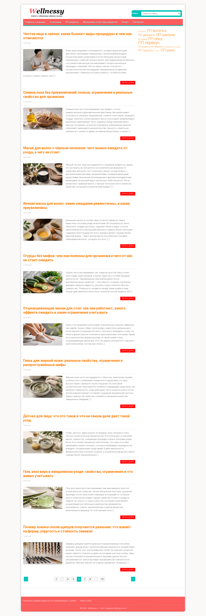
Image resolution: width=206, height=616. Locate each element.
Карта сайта (86, 600)
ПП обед (155, 38)
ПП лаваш (142, 39)
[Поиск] (179, 13)
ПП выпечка (156, 30)
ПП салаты (145, 50)
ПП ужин (168, 50)
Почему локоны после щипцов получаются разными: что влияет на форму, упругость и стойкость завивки (77, 529)
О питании (55, 22)
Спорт (125, 22)
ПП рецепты (72, 22)
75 (102, 579)
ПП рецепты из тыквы (172, 47)
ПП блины (142, 31)
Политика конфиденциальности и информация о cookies (49, 600)
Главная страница (35, 22)
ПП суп (156, 51)
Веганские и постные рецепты (100, 22)
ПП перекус (149, 42)
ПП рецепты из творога (150, 46)
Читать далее (128, 83)
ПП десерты (146, 35)
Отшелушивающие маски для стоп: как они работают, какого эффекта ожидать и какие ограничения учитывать (74, 310)
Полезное (138, 22)
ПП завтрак (165, 34)
